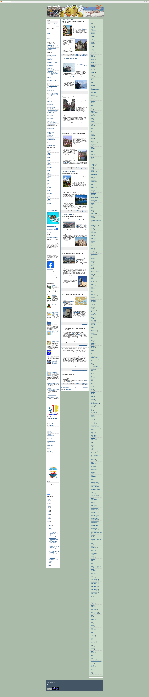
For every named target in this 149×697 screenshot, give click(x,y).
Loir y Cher (92, 376)
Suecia (92, 615)
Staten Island (93, 606)
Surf (91, 622)
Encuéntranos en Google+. (51, 226)
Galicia (92, 268)
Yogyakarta (92, 666)
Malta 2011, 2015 (51, 108)
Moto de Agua (93, 422)
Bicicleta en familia (52, 420)
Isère (79, 370)
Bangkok (92, 95)
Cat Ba (92, 147)
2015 (49, 513)
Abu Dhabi (92, 27)
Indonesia (92, 304)
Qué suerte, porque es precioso (53, 397)
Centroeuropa (93, 152)
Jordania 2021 (50, 95)
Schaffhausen (79, 334)
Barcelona (49, 158)
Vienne (92, 655)
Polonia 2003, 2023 (51, 121)
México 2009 (50, 114)
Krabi (91, 353)
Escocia (92, 226)
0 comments (84, 167)
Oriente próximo (93, 463)
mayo (50, 529)
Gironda (92, 277)
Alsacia (92, 50)
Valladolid (92, 648)
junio (50, 528)
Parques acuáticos (94, 485)
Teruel (49, 197)
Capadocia (92, 138)
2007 (49, 565)
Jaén (91, 337)
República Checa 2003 (51, 124)
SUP (91, 618)
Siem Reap (92, 599)
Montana (92, 416)
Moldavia (92, 415)
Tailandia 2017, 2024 (51, 139)
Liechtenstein (93, 369)
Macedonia (92, 387)
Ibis (73, 28)
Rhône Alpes (82, 55)
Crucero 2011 (93, 190)
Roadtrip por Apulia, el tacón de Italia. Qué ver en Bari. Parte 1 (55, 313)
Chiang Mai (92, 155)
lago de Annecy (72, 38)
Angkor (92, 60)
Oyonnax (83, 29)
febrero (50, 562)
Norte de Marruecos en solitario (96, 455)
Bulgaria (92, 125)
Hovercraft (92, 297)
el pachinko (51, 423)
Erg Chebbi (92, 216)
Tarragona (49, 196)
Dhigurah (92, 201)
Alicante (49, 151)
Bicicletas (92, 106)
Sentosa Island (93, 593)
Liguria (92, 370)
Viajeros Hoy (50, 451)
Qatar (91, 536)
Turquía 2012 (50, 142)
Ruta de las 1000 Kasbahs (95, 566)
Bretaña (92, 118)
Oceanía (92, 462)
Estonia (92, 236)
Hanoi (92, 291)
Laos (91, 360)
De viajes (49, 434)
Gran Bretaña (93, 281)
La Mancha (92, 354)
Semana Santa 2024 (94, 590)
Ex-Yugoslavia (93, 241)
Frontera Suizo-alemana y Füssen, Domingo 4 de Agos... (53, 554)
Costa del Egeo (93, 181)
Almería (49, 153)
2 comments (84, 383)
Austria (92, 82)
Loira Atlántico (93, 377)
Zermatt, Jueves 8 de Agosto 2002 (70, 173)
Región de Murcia (94, 547)
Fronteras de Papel (51, 435)
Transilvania (93, 635)
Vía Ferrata (92, 652)
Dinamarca (92, 203)
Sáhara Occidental (94, 567)
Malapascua (93, 392)
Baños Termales (93, 96)
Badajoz (49, 157)
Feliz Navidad (54, 295)
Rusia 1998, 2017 (51, 128)
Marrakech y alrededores (95, 403)
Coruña (49, 170)
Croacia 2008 (50, 56)
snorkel (92, 605)
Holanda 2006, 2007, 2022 (52, 80)
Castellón (92, 141)
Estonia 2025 (50, 68)
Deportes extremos (94, 200)
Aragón (92, 68)
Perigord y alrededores (94, 495)
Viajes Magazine (50, 452)
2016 (49, 511)
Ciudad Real (50, 167)
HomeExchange (93, 295)
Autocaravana (93, 83)
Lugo (48, 183)
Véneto (92, 651)
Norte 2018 (92, 452)
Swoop (92, 623)
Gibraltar (92, 274)
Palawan (92, 470)
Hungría (92, 298)
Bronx (92, 119)
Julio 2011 (92, 343)
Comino (92, 167)
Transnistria (93, 636)
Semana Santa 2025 (94, 592)
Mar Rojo (92, 402)
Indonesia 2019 (50, 84)
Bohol (92, 114)
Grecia (92, 284)
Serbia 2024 (50, 133)
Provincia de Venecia (94, 529)
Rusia (92, 563)
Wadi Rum (92, 663)
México (92, 410)
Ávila (91, 88)
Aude (91, 79)
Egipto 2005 (50, 59)
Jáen (48, 177)
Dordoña (92, 204)
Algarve (92, 46)
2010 (49, 520)
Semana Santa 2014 (94, 580)
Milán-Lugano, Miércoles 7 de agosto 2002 (72, 216)
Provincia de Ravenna (94, 525)
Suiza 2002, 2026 (51, 138)
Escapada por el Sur (94, 225)
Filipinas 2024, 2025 (51, 69)
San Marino (92, 572)
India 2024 (49, 83)
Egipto (92, 210)
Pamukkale (92, 473)
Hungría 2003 (50, 81)
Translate (55, 23)
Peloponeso (93, 493)
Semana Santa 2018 (94, 586)
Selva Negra (82, 168)
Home (75, 387)
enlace (72, 272)
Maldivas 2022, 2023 (51, 107)
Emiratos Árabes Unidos (95, 214)
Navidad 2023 (93, 438)
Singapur (92, 600)
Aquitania (92, 66)
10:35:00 (77, 167)
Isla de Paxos (93, 323)
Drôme (92, 206)
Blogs (92, 109)
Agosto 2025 (93, 33)
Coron (92, 178)
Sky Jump (92, 602)
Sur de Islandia (93, 619)
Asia (91, 75)
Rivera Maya (93, 559)
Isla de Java (93, 320)
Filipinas (92, 248)
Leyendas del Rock (94, 366)
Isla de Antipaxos (93, 313)
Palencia (92, 472)
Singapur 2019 (50, 135)
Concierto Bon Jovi (94, 171)
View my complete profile (52, 210)
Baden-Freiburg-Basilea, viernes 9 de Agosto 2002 (74, 133)
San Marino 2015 (51, 132)
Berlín (92, 105)
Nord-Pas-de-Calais (94, 451)
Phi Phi (92, 498)
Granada (92, 282)
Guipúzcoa (49, 176)
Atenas (92, 78)
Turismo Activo (93, 642)
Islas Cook (92, 333)
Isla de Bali (92, 314)
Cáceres (49, 161)
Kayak (92, 350)
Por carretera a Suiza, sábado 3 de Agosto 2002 (74, 348)
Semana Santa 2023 (94, 589)
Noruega (92, 457)
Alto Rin (92, 55)
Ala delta (92, 37)
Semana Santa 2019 (94, 587)
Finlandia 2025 (50, 71)
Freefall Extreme (93, 262)
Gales (92, 267)
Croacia (92, 188)
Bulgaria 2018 (50, 49)
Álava (49, 148)
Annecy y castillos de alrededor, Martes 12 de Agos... (53, 533)
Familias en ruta (52, 425)
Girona (49, 173)
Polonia (92, 502)
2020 (49, 506)
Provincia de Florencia (94, 515)
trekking (92, 638)
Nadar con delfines (94, 425)
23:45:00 (77, 383)
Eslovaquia (92, 228)
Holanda (92, 294)
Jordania (92, 340)
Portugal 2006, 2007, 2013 (52, 122)
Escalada (92, 217)
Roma (92, 560)
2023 (49, 502)
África (92, 29)
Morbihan (92, 419)
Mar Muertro (93, 400)
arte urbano (92, 72)
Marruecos (92, 405)
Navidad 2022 (93, 436)
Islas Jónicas (93, 334)
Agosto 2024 (93, 32)
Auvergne (92, 85)
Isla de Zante (93, 324)
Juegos (86, 384)
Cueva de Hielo (93, 193)
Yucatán (92, 669)
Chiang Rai (92, 157)
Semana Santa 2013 (94, 579)
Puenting (92, 535)
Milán (72, 229)
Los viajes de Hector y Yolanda (51, 229)
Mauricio (92, 406)
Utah (91, 645)
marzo (50, 561)
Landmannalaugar (94, 357)
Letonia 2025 (50, 98)
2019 (49, 507)
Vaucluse (92, 649)
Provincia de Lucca (94, 518)
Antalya (92, 63)
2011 (49, 518)
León (48, 180)
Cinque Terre (93, 160)
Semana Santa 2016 (94, 583)
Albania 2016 (50, 38)
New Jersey (93, 445)
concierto (92, 170)
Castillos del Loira (94, 145)
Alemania (75, 168)
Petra (91, 496)
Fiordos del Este (93, 252)
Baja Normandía (93, 92)
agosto (50, 525)
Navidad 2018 (93, 432)
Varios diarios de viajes (72, 366)
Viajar (49, 448)
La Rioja (92, 356)
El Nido (92, 211)
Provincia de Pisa (94, 522)
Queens (92, 541)
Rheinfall (72, 333)
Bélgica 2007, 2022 (51, 46)
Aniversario (92, 62)
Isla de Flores (93, 318)
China (92, 158)
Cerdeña (92, 154)
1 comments (84, 54)
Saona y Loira (93, 573)
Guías (92, 287)
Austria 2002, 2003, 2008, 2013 (53, 45)
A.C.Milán (81, 225)
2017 (49, 510)
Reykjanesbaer (93, 553)
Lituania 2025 (50, 101)
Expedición (92, 242)
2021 (49, 504)
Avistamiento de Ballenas (95, 89)
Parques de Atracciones (95, 486)
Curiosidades (93, 194)
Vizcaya (49, 203)
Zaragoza (49, 204)
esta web (74, 317)
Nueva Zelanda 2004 (51, 119)
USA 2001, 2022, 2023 (51, 143)
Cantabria (49, 164)
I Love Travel (50, 438)
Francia (78, 55)
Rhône (92, 556)
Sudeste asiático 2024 (94, 613)
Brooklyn (92, 121)
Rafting (92, 543)
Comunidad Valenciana (94, 168)
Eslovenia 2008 (50, 65)
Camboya (92, 134)
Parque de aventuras (94, 482)
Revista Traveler (50, 445)
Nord (91, 449)
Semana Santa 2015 (94, 582)
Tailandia (92, 625)
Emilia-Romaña (93, 213)
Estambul (92, 235)
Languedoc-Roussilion (94, 359)
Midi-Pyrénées (93, 412)
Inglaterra (92, 307)
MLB (91, 413)
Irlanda (92, 308)
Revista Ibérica (50, 444)
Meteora (92, 409)
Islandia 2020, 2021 (51, 90)
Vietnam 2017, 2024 (51, 145)
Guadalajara (50, 174)
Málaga (49, 186)
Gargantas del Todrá (94, 272)
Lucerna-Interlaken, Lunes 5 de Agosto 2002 (73, 294)
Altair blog (49, 431)
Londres (92, 379)
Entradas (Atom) (68, 389)
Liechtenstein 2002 (51, 100)
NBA (91, 442)
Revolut (49, 33)
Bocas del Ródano (94, 112)
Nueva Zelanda (93, 460)
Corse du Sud (93, 180)
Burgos (49, 160)
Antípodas (92, 65)
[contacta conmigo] (90, 20)
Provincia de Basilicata (94, 508)
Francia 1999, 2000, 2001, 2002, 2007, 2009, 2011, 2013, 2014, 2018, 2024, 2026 (53, 73)
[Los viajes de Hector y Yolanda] (57, 229)
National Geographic (51, 441)
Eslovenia (92, 229)
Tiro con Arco (93, 629)
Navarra (49, 190)
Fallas (92, 245)
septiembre (51, 524)
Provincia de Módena (94, 519)
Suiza (86, 55)
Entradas (50, 272)
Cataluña (92, 148)
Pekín (92, 492)
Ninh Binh (92, 448)
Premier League (93, 505)
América (92, 56)
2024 (49, 500)
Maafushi (92, 386)
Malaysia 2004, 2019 (51, 105)
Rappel (92, 544)
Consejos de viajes (94, 174)
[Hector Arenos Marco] (50, 268)
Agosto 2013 (93, 30)
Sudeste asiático (93, 609)
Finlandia (92, 251)
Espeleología (93, 232)
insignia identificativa (50, 269)
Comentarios (50, 274)
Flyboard (92, 258)
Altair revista (50, 432)
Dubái (92, 207)
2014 (49, 514)
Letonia (92, 364)
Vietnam (92, 656)
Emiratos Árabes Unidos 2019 (53, 61)
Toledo (49, 199)
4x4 (91, 23)
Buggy (92, 124)
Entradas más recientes (65, 387)
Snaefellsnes (93, 603)
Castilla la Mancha (94, 142)
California (92, 132)
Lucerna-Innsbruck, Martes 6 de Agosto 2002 (73, 253)
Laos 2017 (49, 97)
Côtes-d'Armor (93, 187)
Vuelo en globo (93, 659)
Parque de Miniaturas (94, 483)
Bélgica (92, 102)
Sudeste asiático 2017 (94, 610)
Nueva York (93, 459)
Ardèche (92, 69)
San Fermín (93, 570)
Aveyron (92, 86)
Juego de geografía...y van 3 (53, 559)
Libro (91, 367)
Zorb (91, 673)
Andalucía (92, 59)
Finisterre (92, 249)
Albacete (49, 150)
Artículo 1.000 (93, 73)
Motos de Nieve (93, 423)
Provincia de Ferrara (94, 509)
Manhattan (92, 399)
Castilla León (93, 144)
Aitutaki (92, 36)
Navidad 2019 (93, 433)
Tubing (92, 639)
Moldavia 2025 (50, 115)
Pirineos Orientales (94, 499)
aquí (86, 380)
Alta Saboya (72, 55)
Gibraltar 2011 (50, 77)
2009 (49, 521)
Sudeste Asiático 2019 (94, 612)
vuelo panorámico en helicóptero (96, 661)
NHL (91, 446)
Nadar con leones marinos (95, 426)
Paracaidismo (93, 476)
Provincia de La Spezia (94, 516)
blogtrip (92, 111)
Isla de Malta (93, 321)
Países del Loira (93, 469)
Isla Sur (92, 327)
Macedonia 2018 (50, 104)
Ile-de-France (93, 300)
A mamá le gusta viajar (53, 418)
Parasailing (92, 479)
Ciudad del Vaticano (94, 164)
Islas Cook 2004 (50, 91)
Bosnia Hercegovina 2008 (52, 48)
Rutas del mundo (51, 447)
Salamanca (50, 193)
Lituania (92, 373)
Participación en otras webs (95, 489)
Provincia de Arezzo (94, 512)
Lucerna (65, 300)
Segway (92, 576)
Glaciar (92, 278)
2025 (49, 499)
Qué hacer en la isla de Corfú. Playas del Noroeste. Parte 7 (55, 352)
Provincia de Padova (94, 521)
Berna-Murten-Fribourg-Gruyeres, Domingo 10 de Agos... (53, 539)
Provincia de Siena (94, 528)
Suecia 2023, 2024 (51, 136)
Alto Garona (93, 53)
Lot (91, 380)
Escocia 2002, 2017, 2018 (52, 62)
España (49, 66)
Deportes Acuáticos (94, 197)
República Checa (93, 550)
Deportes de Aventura (94, 198)
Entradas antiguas (85, 387)
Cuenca (49, 171)
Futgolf (92, 265)
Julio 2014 (92, 344)
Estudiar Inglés (93, 238)
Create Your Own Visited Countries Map (53, 685)
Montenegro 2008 (51, 118)
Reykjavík (92, 554)
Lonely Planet (71, 301)
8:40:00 (77, 54)
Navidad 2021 (93, 435)
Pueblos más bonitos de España (96, 532)
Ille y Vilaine (93, 301)
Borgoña (92, 115)
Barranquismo (93, 101)
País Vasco (93, 466)
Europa (76, 55)
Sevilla (49, 194)
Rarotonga (92, 546)
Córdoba (92, 177)
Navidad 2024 (93, 439)
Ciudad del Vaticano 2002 (52, 55)
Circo (91, 161)
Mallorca (49, 187)
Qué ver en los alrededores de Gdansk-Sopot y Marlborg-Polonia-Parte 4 (55, 362)
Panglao (92, 475)
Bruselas (92, 122)
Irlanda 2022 (50, 87)
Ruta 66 (92, 564)
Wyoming (92, 665)
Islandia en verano (94, 331)
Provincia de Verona (94, 531)
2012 (49, 517)
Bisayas (92, 108)
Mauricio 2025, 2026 (51, 112)
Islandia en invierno (94, 330)
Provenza (92, 506)
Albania (92, 42)
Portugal (92, 503)
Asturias (49, 154)
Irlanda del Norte (93, 310)
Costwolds (92, 184)
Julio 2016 (92, 347)
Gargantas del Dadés (94, 271)
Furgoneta (92, 264)
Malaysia (92, 393)
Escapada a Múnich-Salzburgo (96, 220)
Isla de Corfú (93, 317)
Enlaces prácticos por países (53, 237)
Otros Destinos (50, 442)
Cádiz (49, 163)
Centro (92, 151)
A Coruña (92, 26)
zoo (91, 672)
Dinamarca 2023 (50, 58)
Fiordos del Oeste (94, 254)
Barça (92, 98)
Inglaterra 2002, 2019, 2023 (52, 86)
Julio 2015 (92, 346)
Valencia (49, 200)
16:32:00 (77, 210)
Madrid (49, 184)
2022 (49, 503)
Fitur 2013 (92, 255)
